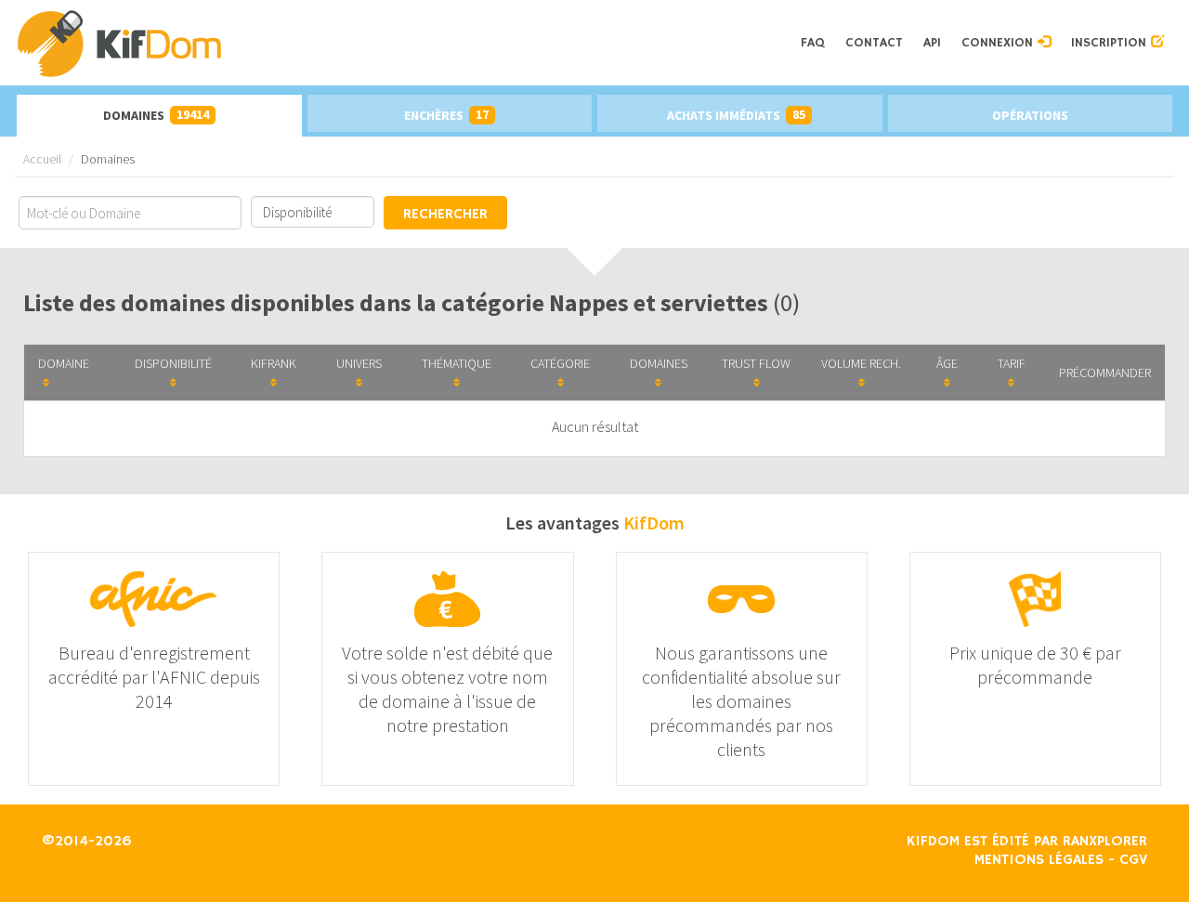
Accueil (42, 158)
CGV (1133, 860)
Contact (874, 42)
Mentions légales (1039, 860)
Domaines (156, 115)
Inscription (1111, 42)
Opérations (1030, 115)
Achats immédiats (736, 115)
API (932, 42)
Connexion (999, 42)
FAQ (813, 42)
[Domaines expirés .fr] (402, 43)
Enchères (446, 115)
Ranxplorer (1105, 841)
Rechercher (445, 214)
